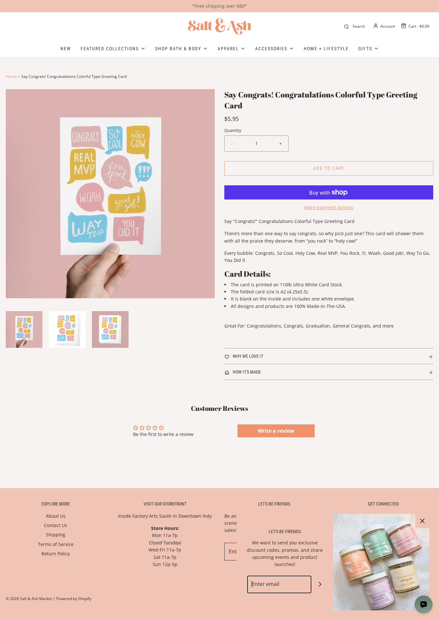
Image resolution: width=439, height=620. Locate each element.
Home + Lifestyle (326, 48)
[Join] (320, 584)
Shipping (55, 535)
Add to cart (328, 168)
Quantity (232, 130)
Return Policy (55, 554)
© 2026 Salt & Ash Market (29, 598)
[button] (24, 329)
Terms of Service (56, 544)
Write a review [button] (276, 430)
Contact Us (55, 525)
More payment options (328, 207)
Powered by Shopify (73, 598)
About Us (56, 516)
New (65, 48)
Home (11, 76)
